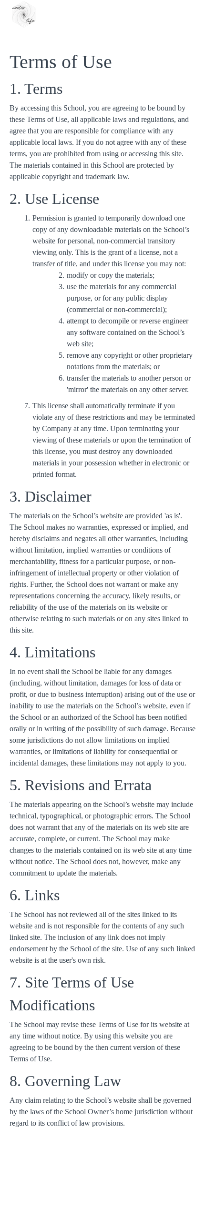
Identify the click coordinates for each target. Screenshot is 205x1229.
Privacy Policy (103, 1214)
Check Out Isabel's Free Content (102, 1176)
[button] (189, 14)
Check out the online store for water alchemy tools (102, 1185)
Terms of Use (102, 1205)
